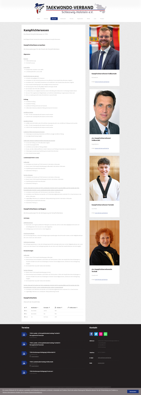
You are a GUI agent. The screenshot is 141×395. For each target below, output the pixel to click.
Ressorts (54, 18)
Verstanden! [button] (133, 391)
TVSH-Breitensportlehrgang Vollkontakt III (42, 352)
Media (88, 18)
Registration (80, 18)
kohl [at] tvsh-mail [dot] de (101, 279)
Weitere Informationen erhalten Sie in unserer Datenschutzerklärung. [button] (22, 392)
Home (38, 18)
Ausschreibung (35, 356)
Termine (71, 18)
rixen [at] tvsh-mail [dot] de (101, 213)
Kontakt (102, 18)
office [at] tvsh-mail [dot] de (104, 357)
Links (95, 18)
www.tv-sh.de (101, 363)
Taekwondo (63, 18)
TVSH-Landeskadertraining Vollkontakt (41, 362)
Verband (46, 18)
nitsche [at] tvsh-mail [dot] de (102, 148)
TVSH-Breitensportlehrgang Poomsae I (41, 371)
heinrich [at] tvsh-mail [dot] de (102, 81)
